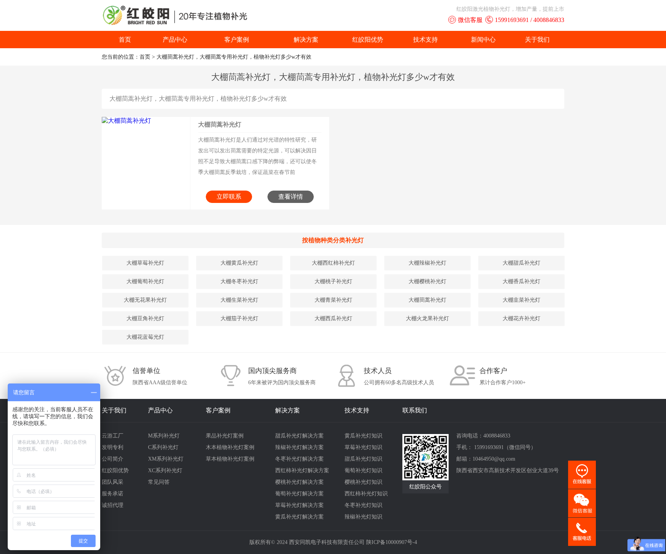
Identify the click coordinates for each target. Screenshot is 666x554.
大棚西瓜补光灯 (333, 318)
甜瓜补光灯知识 (363, 459)
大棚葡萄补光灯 (145, 281)
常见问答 (159, 482)
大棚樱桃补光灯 (427, 281)
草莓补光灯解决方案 (299, 505)
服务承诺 (112, 494)
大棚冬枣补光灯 (239, 281)
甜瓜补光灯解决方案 (299, 436)
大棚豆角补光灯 (145, 318)
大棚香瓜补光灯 (521, 281)
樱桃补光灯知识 (363, 482)
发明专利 (112, 447)
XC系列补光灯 (165, 470)
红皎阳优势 (367, 39)
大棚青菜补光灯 (333, 300)
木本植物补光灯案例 (230, 447)
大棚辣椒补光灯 (427, 263)
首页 (125, 39)
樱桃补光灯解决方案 (299, 482)
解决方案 (306, 39)
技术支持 (425, 39)
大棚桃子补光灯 (333, 281)
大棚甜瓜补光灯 (521, 263)
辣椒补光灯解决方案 (299, 447)
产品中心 (175, 39)
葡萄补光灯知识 (363, 470)
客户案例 (236, 39)
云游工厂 (112, 436)
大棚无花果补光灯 (145, 300)
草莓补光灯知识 (363, 447)
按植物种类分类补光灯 (333, 240)
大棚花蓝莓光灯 (145, 337)
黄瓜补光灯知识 (363, 436)
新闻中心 (483, 39)
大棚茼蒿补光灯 (219, 124)
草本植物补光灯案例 (230, 459)
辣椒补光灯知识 (363, 517)
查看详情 (290, 196)
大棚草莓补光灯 (145, 263)
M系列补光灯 (164, 436)
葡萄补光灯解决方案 (299, 494)
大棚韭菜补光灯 (521, 300)
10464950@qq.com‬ (494, 459)
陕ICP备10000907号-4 (391, 542)
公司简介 (112, 459)
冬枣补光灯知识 (363, 505)
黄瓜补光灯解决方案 (299, 517)
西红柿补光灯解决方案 (302, 470)
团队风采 (112, 482)
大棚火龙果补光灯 (427, 318)
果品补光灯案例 (225, 436)
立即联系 (229, 196)
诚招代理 (112, 505)
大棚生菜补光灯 (239, 300)
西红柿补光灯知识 (366, 494)
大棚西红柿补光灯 (333, 263)
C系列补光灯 (163, 447)
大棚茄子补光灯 (239, 318)
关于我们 (537, 39)
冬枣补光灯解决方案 (299, 459)
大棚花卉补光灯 (521, 318)
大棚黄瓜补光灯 (239, 263)
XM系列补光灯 (165, 459)
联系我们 (414, 410)
